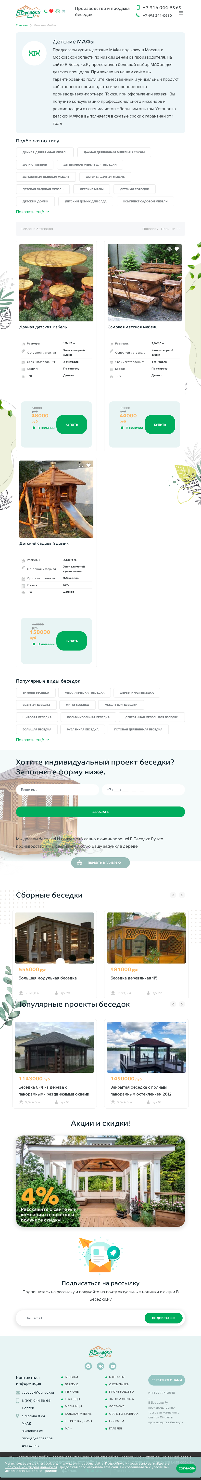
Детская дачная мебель (105, 177)
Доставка (117, 1406)
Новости (116, 1421)
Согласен (187, 1468)
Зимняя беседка (36, 693)
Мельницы (73, 1406)
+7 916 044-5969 (162, 7)
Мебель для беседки (121, 705)
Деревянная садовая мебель (46, 177)
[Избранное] (51, 12)
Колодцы (72, 1399)
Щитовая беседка (37, 717)
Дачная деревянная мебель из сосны (114, 152)
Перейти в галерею (104, 862)
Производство (121, 1391)
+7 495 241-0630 (157, 15)
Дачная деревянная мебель (45, 152)
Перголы (72, 1391)
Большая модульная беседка (48, 978)
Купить (72, 424)
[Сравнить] (81, 249)
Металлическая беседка (84, 693)
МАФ (68, 1428)
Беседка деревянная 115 (134, 978)
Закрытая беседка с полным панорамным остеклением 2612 (141, 1090)
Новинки (168, 229)
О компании (119, 1384)
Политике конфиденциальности (31, 1467)
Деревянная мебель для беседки (90, 165)
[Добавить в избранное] (88, 249)
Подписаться (163, 1318)
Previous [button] (173, 895)
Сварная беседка (36, 705)
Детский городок (134, 189)
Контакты (117, 1376)
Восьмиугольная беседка (88, 717)
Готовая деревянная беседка (138, 729)
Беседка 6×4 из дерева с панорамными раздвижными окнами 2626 (54, 1094)
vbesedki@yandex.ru (38, 1392)
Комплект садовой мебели (145, 201)
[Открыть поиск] (46, 11)
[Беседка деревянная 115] (146, 944)
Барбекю (71, 1384)
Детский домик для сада (86, 201)
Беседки (71, 1376)
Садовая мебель (78, 1413)
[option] (54, 954)
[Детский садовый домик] (56, 499)
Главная (22, 25)
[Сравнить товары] (58, 11)
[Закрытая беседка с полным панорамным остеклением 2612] (146, 1053)
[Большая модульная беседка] (54, 944)
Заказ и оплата (121, 1399)
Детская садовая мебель (43, 189)
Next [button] (182, 895)
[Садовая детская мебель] (145, 282)
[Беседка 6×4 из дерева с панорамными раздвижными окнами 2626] (54, 1053)
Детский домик (35, 201)
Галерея (115, 1428)
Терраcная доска (78, 1421)
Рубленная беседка (83, 729)
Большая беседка (37, 729)
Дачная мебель (35, 165)
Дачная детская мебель (43, 327)
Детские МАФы (91, 189)
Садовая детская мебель (132, 327)
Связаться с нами (166, 1380)
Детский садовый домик (44, 543)
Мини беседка (77, 705)
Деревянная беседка (137, 693)
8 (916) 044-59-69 (36, 1400)
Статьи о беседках (123, 1413)
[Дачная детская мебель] (56, 282)
